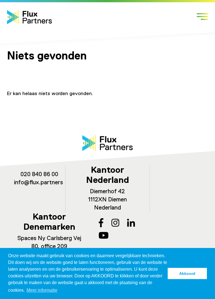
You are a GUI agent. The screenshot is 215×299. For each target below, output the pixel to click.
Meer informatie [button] (42, 290)
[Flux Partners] (29, 17)
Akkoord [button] (187, 273)
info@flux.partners (38, 183)
